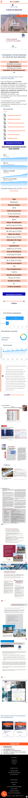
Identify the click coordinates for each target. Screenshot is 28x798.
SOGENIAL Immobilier (14, 790)
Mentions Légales (14, 770)
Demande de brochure (14, 143)
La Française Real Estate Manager (14, 786)
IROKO (14, 784)
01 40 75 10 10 (20, 795)
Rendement (14, 760)
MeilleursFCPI (14, 782)
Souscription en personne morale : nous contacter (14, 147)
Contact (13, 795)
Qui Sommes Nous (14, 774)
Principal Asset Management (14, 793)
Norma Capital (14, 788)
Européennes (14, 761)
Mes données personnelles (14, 772)
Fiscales (14, 763)
